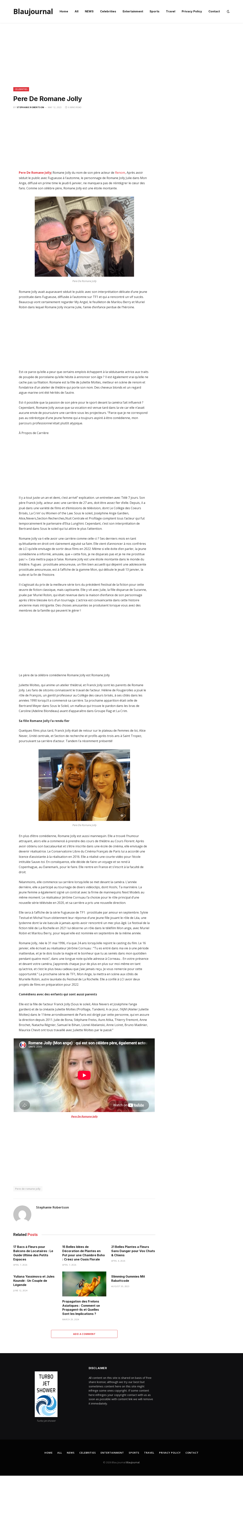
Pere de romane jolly (28, 1188)
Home (64, 11)
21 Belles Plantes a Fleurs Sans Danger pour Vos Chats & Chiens (133, 1251)
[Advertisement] (121, 59)
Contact (214, 11)
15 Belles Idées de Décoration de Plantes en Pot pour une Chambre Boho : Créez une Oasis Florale (83, 1253)
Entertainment (133, 11)
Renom (120, 172)
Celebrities (108, 11)
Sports (154, 11)
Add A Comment (84, 1334)
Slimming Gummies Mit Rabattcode (128, 1279)
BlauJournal (133, 1462)
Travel (170, 11)
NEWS (89, 11)
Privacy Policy (192, 11)
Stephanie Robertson (30, 107)
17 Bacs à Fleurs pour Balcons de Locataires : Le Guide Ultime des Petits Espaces (33, 1253)
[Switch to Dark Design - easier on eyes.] (228, 11)
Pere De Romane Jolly (35, 172)
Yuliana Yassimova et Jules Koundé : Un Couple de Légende (33, 1281)
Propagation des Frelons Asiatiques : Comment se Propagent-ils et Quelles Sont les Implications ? (81, 1307)
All (76, 11)
